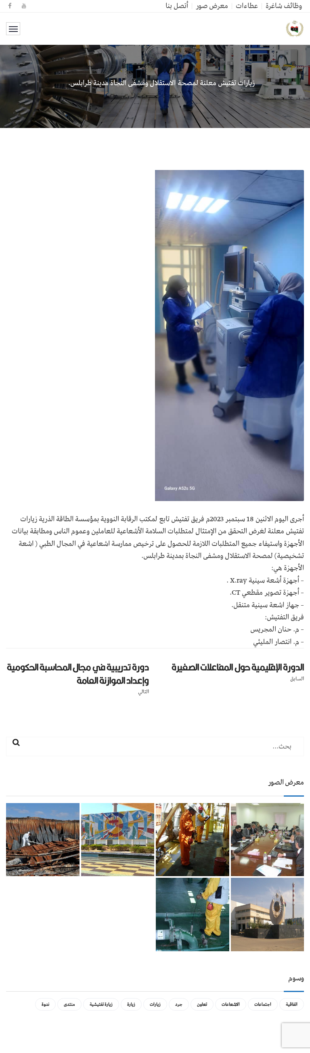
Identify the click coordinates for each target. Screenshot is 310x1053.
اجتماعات (262, 1004)
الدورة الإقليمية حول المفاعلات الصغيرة (238, 667)
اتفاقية (291, 1004)
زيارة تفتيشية (101, 1004)
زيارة (131, 1004)
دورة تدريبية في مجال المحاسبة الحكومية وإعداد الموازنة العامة (78, 673)
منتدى (69, 1004)
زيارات (155, 1004)
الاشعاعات (231, 1004)
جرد (178, 1004)
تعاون (202, 1004)
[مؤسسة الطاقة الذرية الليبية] (295, 29)
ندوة (45, 1004)
